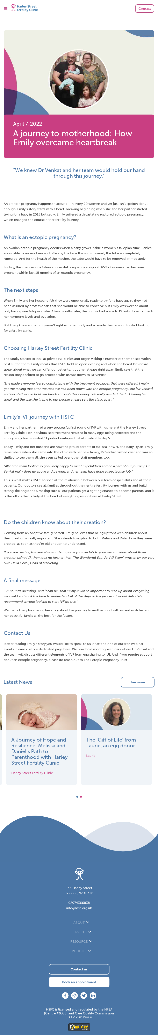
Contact (144, 8)
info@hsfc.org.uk (79, 908)
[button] (77, 797)
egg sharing (92, 654)
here (66, 649)
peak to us (83, 644)
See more (137, 682)
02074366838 (79, 903)
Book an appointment (79, 982)
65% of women (112, 267)
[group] (41, 740)
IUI (108, 654)
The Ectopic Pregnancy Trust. (106, 660)
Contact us (79, 969)
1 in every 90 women (84, 204)
